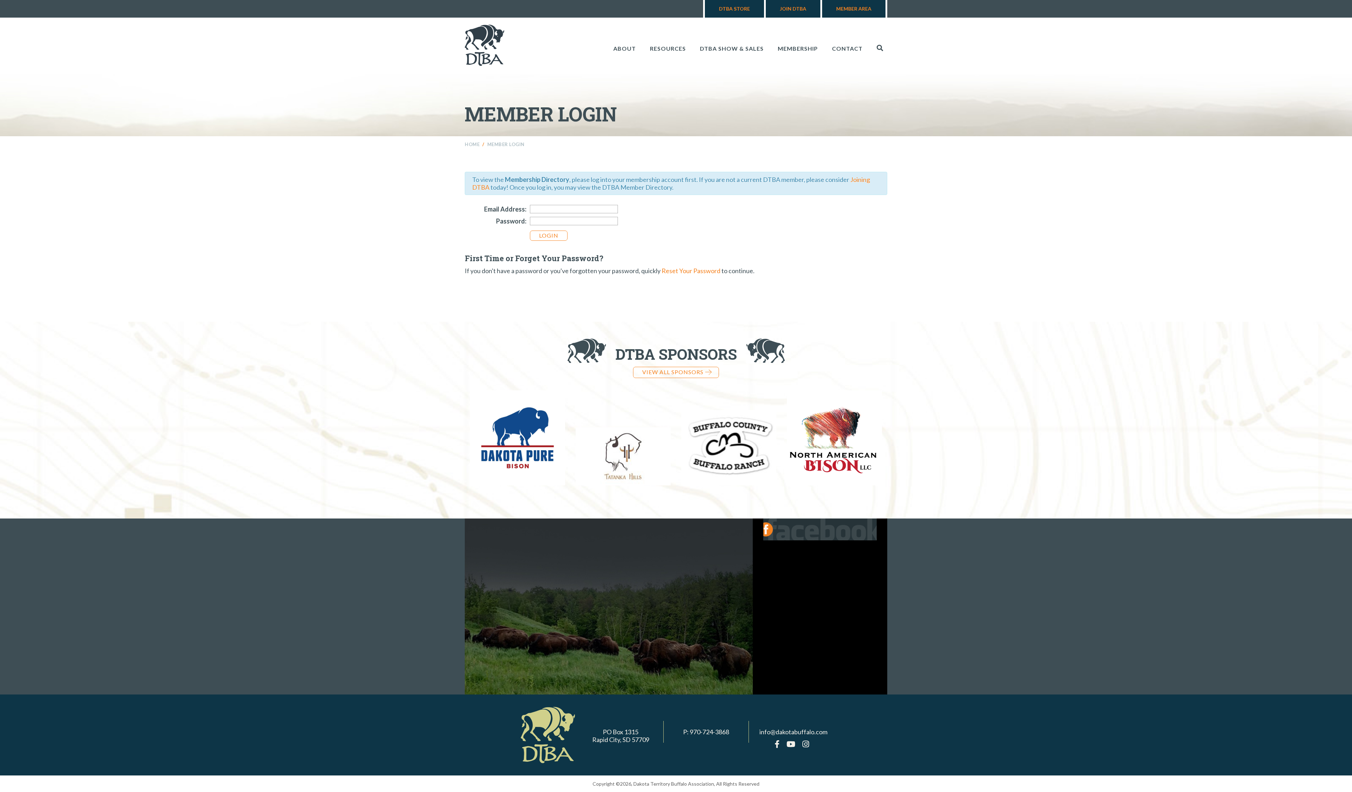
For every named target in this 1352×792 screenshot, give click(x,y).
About (624, 48)
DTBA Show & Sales (732, 48)
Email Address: (505, 209)
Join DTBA (793, 9)
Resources (668, 48)
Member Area (853, 9)
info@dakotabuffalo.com (793, 732)
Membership (798, 48)
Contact (847, 48)
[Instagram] (805, 744)
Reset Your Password (691, 271)
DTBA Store (734, 9)
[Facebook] (777, 744)
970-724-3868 (709, 732)
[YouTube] (791, 744)
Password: (511, 221)
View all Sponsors (672, 372)
